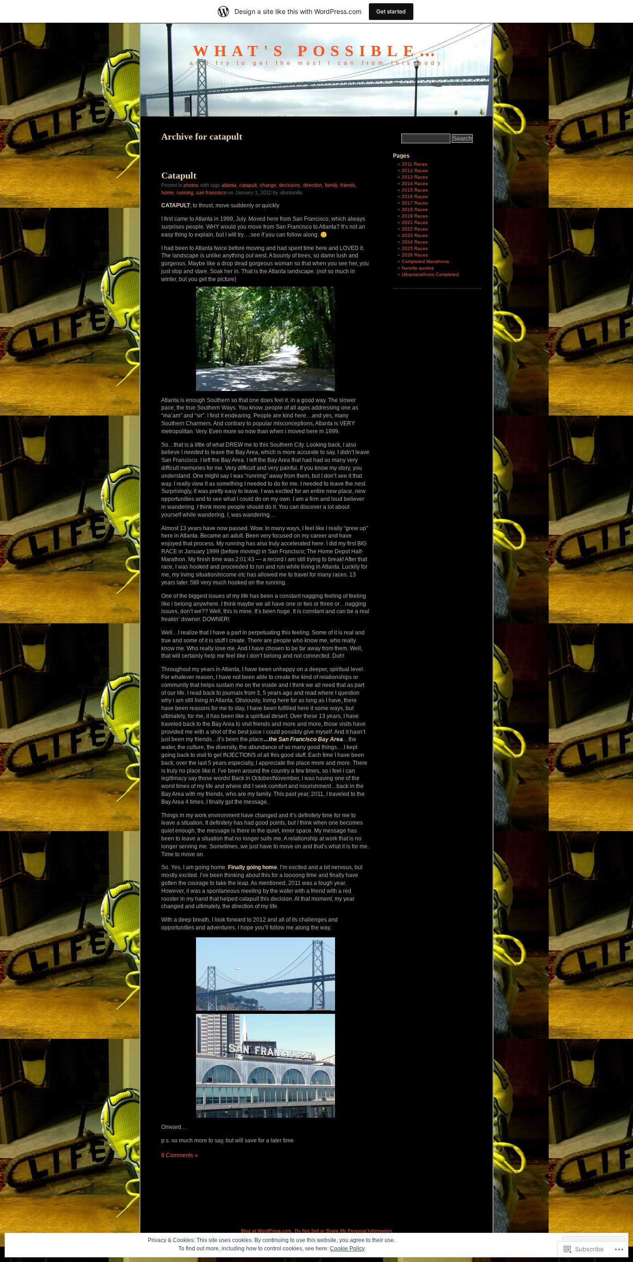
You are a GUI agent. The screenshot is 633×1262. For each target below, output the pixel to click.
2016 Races (415, 196)
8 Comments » (179, 1155)
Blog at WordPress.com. (266, 1230)
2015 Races (415, 189)
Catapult (178, 175)
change (268, 185)
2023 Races (415, 235)
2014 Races (415, 183)
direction (312, 185)
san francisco (211, 192)
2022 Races (415, 228)
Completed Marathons (425, 261)
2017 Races (415, 202)
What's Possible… (317, 50)
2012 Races (415, 170)
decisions (289, 185)
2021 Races (415, 222)
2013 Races (415, 176)
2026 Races (415, 254)
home (167, 192)
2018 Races (415, 209)
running (185, 192)
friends (347, 185)
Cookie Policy (347, 1248)
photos (191, 185)
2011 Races (414, 164)
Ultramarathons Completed (430, 274)
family (331, 185)
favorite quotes (418, 267)
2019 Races (415, 215)
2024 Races (415, 241)
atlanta (229, 185)
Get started (391, 11)
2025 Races (415, 248)
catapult (248, 185)
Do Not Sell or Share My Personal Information (343, 1230)
